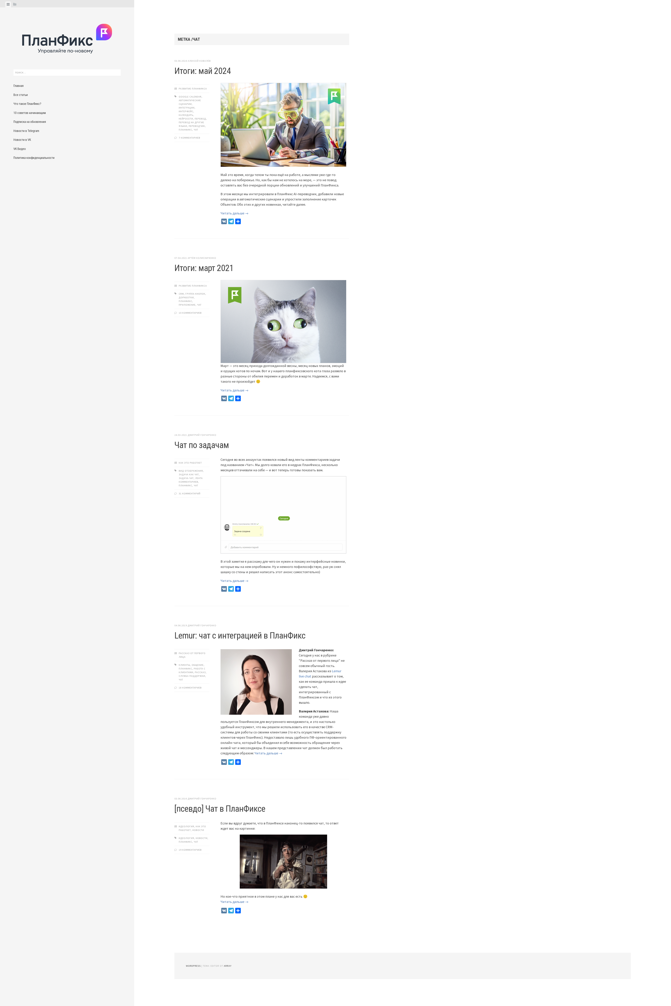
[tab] (8, 4)
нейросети (186, 118)
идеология (186, 838)
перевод (200, 118)
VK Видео (19, 149)
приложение (187, 304)
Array (228, 965)
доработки (186, 297)
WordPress (193, 965)
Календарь (186, 115)
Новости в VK (22, 140)
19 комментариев (190, 849)
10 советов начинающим (29, 113)
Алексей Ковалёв (199, 60)
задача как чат (189, 474)
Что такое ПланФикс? (27, 104)
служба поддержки (192, 675)
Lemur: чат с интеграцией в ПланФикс (239, 635)
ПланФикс (185, 129)
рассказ (200, 672)
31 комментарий (189, 493)
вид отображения (191, 470)
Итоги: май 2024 (202, 71)
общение (198, 664)
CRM (181, 293)
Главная (18, 86)
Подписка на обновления (29, 122)
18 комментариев (190, 687)
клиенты (184, 664)
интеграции (186, 107)
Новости (198, 830)
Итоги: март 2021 (204, 268)
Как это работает (190, 462)
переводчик (197, 126)
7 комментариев (189, 137)
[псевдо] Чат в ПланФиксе (219, 809)
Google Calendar (190, 96)
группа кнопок (195, 293)
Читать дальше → (234, 213)
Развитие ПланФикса (193, 88)
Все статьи (20, 95)
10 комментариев (190, 312)
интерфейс (186, 111)
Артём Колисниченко (202, 257)
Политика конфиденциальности (34, 158)
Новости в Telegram (26, 131)
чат (196, 129)
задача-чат (186, 478)
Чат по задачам (201, 445)
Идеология (186, 826)
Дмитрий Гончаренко (202, 435)
